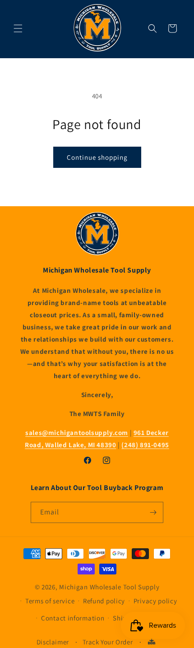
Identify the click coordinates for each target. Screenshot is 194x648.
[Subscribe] (153, 512)
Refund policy (104, 601)
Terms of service (49, 601)
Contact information (72, 618)
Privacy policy (155, 601)
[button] (18, 28)
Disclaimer (53, 642)
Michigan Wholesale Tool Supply (109, 587)
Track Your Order (108, 642)
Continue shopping (97, 157)
